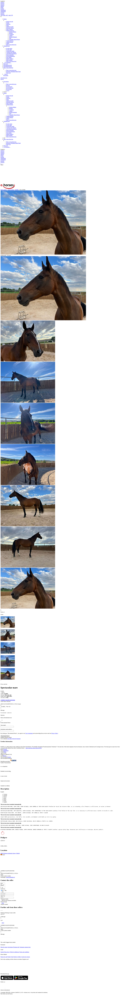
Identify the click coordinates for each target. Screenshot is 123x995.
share (3, 922)
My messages (9, 86)
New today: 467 (4, 15)
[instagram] (7, 987)
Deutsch (2, 2)
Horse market (4, 189)
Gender (2, 751)
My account (9, 89)
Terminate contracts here (25, 947)
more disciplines (4, 758)
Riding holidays (9, 58)
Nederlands (3, 10)
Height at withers (4, 754)
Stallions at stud (9, 26)
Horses (5, 19)
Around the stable (10, 51)
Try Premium (7, 62)
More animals (9, 60)
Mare (5, 751)
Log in (5, 75)
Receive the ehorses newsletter (9, 900)
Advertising (10, 947)
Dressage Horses (10, 28)
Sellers (7, 43)
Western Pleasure (13, 37)
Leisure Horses (9, 42)
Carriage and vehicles (11, 52)
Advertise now (4, 77)
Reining (11, 33)
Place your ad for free (8, 67)
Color (2, 755)
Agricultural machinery (11, 53)
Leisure (9, 757)
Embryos (8, 24)
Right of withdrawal (14, 952)
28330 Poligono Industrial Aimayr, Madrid (10, 853)
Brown (4, 755)
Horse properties (10, 55)
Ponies (7, 22)
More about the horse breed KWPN (34, 748)
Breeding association (5, 761)
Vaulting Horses (9, 40)
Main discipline (4, 757)
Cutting (10, 35)
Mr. (3, 892)
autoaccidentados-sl (10, 877)
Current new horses (25, 956)
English (2, 8)
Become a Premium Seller (13, 71)
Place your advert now (11, 44)
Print (3, 903)
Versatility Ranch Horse (14, 39)
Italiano (2, 6)
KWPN (17, 189)
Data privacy (7, 952)
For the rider (9, 49)
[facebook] (3, 987)
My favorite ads (9, 88)
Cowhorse (11, 34)
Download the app (7, 65)
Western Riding (12, 31)
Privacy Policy (54, 733)
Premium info (16, 947)
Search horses (11, 189)
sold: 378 (11, 15)
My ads (8, 85)
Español (2, 12)
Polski (2, 7)
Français (2, 14)
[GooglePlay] (21, 979)
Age (1, 753)
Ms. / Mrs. (4, 890)
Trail (10, 38)
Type (2, 750)
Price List (5, 63)
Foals (7, 25)
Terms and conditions (24, 952)
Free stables (9, 57)
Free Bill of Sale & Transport (13, 738)
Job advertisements (10, 56)
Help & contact (4, 947)
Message (3, 916)
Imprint (2, 952)
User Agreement (29, 733)
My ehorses (6, 81)
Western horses (10, 30)
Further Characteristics (6, 762)
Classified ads (6, 46)
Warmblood (5, 750)
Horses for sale (9, 21)
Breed (2, 749)
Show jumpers (9, 29)
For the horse (9, 48)
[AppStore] (7, 979)
